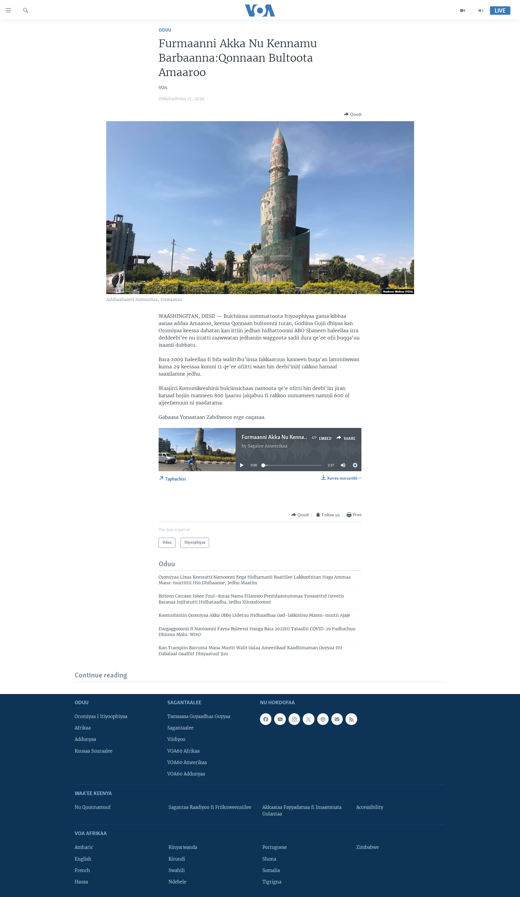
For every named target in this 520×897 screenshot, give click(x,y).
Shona (269, 859)
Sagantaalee (180, 728)
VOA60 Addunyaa (186, 773)
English (83, 859)
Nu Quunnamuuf (93, 807)
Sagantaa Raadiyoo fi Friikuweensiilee (210, 807)
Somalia (271, 870)
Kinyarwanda (183, 847)
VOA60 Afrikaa (183, 751)
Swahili (177, 870)
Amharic (84, 847)
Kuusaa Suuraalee (94, 751)
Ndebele (177, 881)
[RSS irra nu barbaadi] (351, 719)
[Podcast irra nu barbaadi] (323, 719)
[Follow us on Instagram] (294, 719)
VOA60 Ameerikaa (187, 762)
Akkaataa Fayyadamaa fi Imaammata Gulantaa (302, 811)
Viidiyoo (176, 739)
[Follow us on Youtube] (280, 719)
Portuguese (274, 847)
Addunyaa (85, 739)
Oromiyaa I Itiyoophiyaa (101, 716)
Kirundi (177, 859)
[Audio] (481, 10)
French (82, 870)
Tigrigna (271, 881)
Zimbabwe (367, 847)
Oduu (165, 30)
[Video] (462, 10)
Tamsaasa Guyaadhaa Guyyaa (198, 716)
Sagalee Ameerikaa (267, 446)
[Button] (352, 114)
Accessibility (369, 807)
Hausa (81, 881)
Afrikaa (83, 728)
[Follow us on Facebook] (265, 719)
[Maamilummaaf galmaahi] (337, 719)
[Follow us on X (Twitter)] (308, 719)
